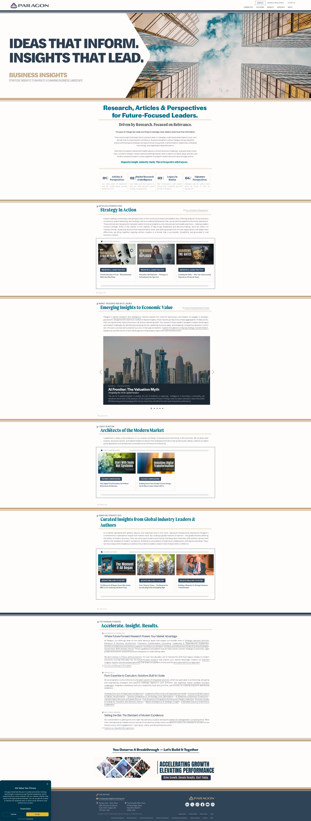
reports (115, 662)
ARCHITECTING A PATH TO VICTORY (113, 580)
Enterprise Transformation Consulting (154, 643)
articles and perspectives (129, 662)
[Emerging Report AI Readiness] (154, 408)
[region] (156, 374)
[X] (192, 804)
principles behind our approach (187, 662)
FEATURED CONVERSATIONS (111, 479)
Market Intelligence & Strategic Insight (162, 701)
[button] (186, 777)
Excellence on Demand (153, 646)
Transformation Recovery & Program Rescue (122, 699)
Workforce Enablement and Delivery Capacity (123, 646)
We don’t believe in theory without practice (123, 657)
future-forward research (147, 659)
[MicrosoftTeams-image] (213, 804)
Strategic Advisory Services (197, 640)
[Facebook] (202, 804)
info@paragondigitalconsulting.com (112, 798)
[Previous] (101, 372)
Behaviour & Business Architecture (120, 643)
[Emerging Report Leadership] (162, 408)
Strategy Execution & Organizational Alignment (124, 693)
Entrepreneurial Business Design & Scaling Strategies (186, 646)
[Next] (213, 372)
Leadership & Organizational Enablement (191, 643)
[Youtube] (208, 804)
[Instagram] (197, 804)
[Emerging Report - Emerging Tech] (157, 408)
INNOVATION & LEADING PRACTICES (113, 270)
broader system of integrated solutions (153, 680)
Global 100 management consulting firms (186, 719)
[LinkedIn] (187, 804)
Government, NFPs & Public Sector (119, 649)
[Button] (114, 182)
